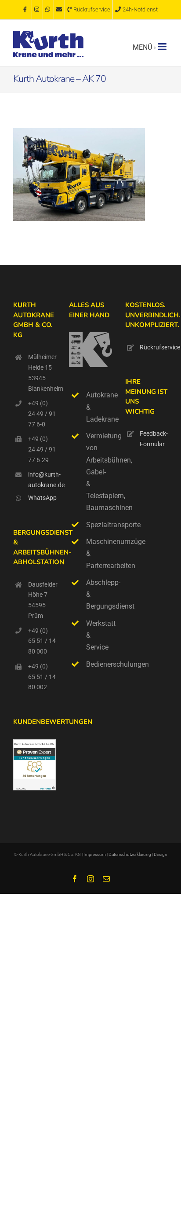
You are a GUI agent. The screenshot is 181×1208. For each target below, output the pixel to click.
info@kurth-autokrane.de (42, 479)
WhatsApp (42, 497)
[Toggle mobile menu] (163, 46)
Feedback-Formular (154, 439)
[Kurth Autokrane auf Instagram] (37, 9)
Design (160, 854)
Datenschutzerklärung (130, 854)
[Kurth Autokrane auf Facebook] (26, 9)
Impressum (94, 854)
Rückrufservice (154, 347)
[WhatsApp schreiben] (48, 9)
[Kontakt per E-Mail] (59, 9)
